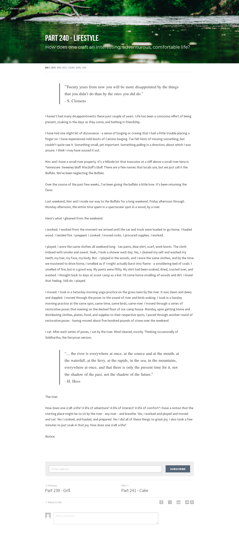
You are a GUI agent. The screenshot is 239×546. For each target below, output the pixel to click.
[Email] (187, 502)
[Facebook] (161, 502)
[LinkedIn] (178, 502)
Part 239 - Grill (57, 490)
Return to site (18, 8)
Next (123, 485)
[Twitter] (170, 502)
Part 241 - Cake (134, 490)
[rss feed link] (192, 502)
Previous (52, 485)
